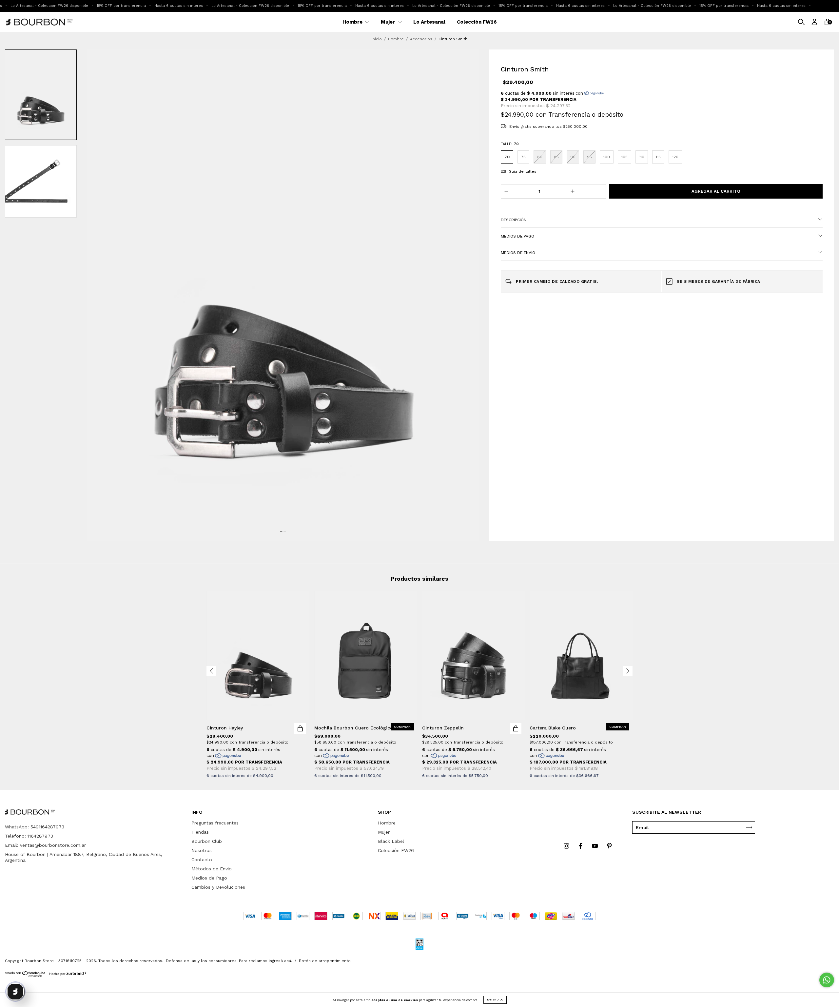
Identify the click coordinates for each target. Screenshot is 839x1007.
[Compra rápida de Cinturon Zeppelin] (516, 728)
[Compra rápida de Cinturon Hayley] (300, 728)
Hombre (353, 22)
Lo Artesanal (429, 22)
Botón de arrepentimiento (325, 961)
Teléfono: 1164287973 (29, 836)
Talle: (510, 144)
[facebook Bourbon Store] (581, 845)
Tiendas (200, 832)
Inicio (377, 39)
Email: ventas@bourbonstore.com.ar (45, 845)
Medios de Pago (209, 878)
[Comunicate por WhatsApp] (826, 980)
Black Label (391, 841)
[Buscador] (801, 22)
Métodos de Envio (211, 868)
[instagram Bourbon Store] (567, 845)
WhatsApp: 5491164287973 (34, 826)
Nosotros (201, 850)
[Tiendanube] (25, 975)
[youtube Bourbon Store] (596, 845)
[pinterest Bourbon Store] (609, 845)
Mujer (388, 22)
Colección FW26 (477, 22)
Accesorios (421, 39)
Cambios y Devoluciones (218, 887)
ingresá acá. (280, 961)
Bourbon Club (206, 841)
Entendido (495, 999)
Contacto (201, 859)
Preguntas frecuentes (215, 822)
